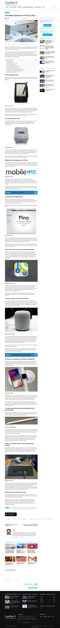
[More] (27, 44)
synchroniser (22, 180)
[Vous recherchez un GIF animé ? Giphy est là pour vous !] (42, 85)
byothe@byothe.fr (27, 622)
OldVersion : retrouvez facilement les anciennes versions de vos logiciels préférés (49, 47)
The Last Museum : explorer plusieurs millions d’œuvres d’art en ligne (50, 52)
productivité (32, 78)
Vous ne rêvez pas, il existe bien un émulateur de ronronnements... (49, 76)
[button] (54, 7)
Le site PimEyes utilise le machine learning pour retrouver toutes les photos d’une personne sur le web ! (15, 602)
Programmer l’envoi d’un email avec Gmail (32, 563)
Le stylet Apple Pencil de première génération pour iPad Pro (15, 69)
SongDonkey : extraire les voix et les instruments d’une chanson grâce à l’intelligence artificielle (10, 551)
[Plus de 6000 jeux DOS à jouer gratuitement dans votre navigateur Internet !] (24, 597)
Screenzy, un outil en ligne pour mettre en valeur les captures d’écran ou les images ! (32, 551)
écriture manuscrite (19, 108)
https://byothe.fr (14, 531)
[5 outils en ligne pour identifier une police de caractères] (7, 607)
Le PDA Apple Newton (10, 61)
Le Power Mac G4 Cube (10, 62)
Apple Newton (14, 507)
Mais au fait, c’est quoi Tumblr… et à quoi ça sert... (50, 80)
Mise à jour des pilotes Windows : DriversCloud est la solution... (50, 62)
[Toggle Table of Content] (35, 60)
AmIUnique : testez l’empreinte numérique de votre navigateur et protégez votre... (49, 42)
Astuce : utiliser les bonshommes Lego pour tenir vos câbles (9, 563)
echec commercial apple (32, 507)
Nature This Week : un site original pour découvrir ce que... (49, 57)
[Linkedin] (21, 44)
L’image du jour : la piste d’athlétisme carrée (21, 563)
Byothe (8, 18)
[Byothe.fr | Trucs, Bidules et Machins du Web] (13, 3)
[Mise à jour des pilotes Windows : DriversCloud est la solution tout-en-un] (42, 62)
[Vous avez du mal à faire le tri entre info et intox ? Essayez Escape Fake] (42, 90)
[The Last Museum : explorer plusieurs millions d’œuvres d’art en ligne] (42, 52)
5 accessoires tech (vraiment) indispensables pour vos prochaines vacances (21, 551)
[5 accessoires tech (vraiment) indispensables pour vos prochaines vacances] (21, 546)
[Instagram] (48, 617)
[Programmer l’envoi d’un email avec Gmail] (32, 559)
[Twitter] (41, 617)
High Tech (9, 10)
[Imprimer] (25, 44)
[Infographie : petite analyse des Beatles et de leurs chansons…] (24, 601)
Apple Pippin (26, 507)
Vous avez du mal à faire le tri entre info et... (49, 90)
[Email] (23, 44)
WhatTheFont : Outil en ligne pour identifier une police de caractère (14, 597)
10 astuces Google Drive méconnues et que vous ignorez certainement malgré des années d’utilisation (33, 606)
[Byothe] (6, 18)
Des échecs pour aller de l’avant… (12, 72)
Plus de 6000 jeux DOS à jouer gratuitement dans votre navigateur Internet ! (32, 597)
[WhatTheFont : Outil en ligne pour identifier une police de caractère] (7, 597)
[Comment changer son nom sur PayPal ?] (42, 72)
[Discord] (46, 617)
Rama (16, 103)
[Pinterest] (17, 44)
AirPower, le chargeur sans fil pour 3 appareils (13, 68)
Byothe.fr (6, 10)
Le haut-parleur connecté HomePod (12, 67)
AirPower (11, 507)
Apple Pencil (18, 507)
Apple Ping (22, 507)
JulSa (41, 608)
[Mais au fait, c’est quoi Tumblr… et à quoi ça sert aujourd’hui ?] (42, 81)
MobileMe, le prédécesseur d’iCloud (12, 63)
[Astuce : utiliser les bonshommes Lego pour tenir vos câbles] (10, 559)
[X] (14, 44)
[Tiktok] (53, 617)
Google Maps (7, 255)
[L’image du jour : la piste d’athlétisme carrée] (21, 559)
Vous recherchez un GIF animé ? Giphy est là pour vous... (49, 85)
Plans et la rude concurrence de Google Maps (13, 66)
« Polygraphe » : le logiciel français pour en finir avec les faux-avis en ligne (30, 525)
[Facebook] (12, 44)
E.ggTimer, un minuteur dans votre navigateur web (11, 525)
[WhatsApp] (19, 44)
